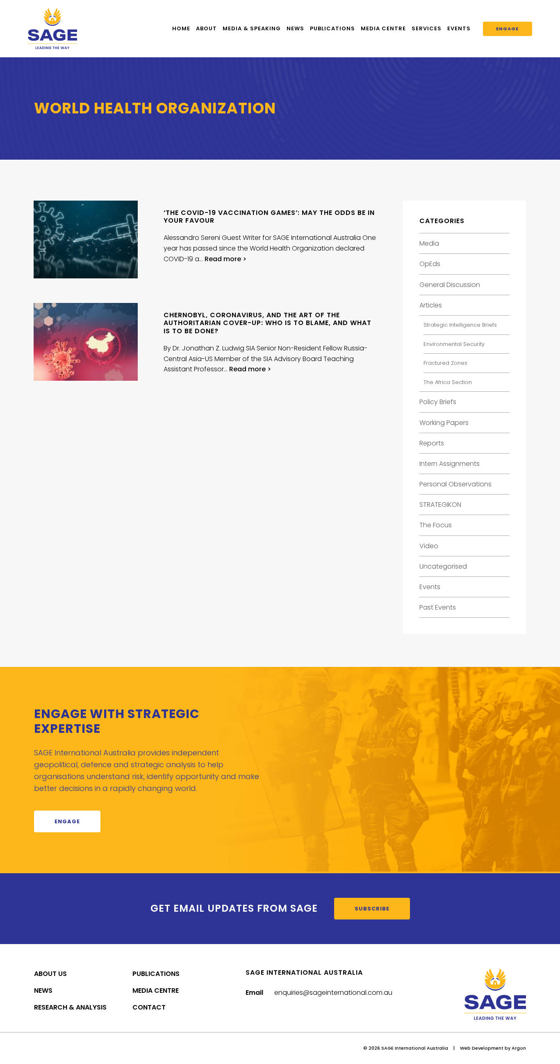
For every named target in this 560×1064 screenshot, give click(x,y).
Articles (430, 305)
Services (427, 28)
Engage (507, 28)
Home (181, 28)
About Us (50, 973)
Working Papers (444, 422)
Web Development (481, 1048)
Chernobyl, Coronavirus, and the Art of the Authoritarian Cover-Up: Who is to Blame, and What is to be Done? (267, 322)
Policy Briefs (437, 402)
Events (459, 28)
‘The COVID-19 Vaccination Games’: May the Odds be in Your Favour (269, 216)
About (206, 28)
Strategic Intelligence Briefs (460, 325)
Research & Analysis (70, 1007)
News (295, 28)
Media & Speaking (252, 28)
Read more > (225, 259)
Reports (431, 443)
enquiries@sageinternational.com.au (333, 992)
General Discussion (449, 284)
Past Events (437, 607)
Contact (149, 1007)
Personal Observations (455, 484)
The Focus (435, 525)
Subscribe (372, 909)
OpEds (429, 264)
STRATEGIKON (440, 504)
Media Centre (383, 28)
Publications (332, 28)
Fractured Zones (445, 363)
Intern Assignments (449, 463)
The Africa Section (447, 382)
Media (429, 243)
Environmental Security (454, 344)
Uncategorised (443, 566)
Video (428, 546)
